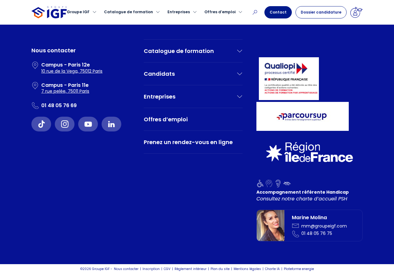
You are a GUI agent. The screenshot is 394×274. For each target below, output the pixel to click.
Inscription (151, 269)
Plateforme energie (299, 269)
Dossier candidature (321, 12)
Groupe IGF (78, 11)
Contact (278, 12)
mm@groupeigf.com (324, 226)
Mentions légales (247, 269)
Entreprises (178, 11)
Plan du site (220, 269)
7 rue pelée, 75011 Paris (65, 91)
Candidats (159, 74)
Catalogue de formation (128, 11)
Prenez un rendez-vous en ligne (188, 142)
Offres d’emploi (219, 11)
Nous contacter (126, 269)
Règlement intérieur (191, 269)
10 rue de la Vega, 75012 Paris (72, 71)
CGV (167, 269)
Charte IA (272, 269)
